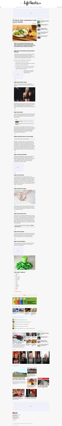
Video (14, 349)
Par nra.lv (13, 423)
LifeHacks (15, 18)
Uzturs (16, 18)
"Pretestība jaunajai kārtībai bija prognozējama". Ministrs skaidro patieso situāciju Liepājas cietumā (19, 378)
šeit (20, 226)
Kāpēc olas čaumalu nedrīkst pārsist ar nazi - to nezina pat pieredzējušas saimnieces (25, 328)
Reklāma (15, 423)
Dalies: (22, 293)
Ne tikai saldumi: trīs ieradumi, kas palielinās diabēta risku (15, 313)
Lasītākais (40, 19)
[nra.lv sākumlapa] (21, 3)
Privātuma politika (18, 423)
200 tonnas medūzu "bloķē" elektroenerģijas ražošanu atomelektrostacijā (31, 386)
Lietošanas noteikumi (22, 423)
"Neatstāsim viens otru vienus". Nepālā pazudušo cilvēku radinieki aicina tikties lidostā (18, 398)
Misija (16, 423)
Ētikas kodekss (28, 423)
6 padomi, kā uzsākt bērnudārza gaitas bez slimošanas (21, 326)
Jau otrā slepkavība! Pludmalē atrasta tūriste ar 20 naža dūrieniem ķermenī (45, 33)
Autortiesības (25, 423)
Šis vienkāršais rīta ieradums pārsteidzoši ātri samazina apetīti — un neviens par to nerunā (34, 313)
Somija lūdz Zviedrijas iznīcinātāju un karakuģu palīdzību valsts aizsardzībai (44, 29)
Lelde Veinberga (14, 23)
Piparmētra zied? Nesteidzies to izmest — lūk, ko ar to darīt (34, 337)
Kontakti (31, 423)
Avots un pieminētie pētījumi (17, 291)
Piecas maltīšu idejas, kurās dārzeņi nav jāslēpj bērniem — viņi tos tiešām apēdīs (34, 344)
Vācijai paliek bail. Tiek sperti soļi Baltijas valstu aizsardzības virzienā (45, 21)
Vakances (30, 423)
